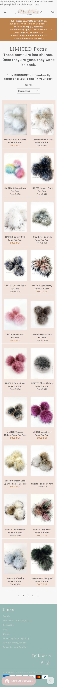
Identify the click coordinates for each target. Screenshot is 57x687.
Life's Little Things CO (17, 672)
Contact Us (8, 625)
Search (6, 616)
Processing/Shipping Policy (16, 638)
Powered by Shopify (34, 672)
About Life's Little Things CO (16, 620)
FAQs (5, 629)
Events (6, 634)
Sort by (28, 85)
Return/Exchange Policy (14, 642)
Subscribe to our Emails (14, 647)
